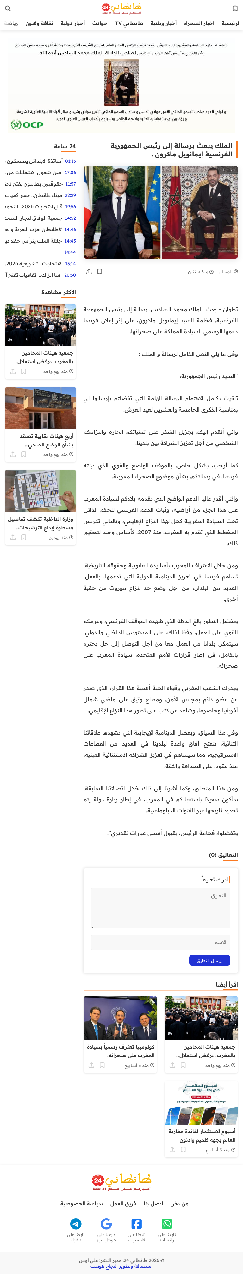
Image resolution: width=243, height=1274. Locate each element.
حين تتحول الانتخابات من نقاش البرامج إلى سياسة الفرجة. (33, 172)
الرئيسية (231, 23)
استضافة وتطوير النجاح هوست (121, 1266)
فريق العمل (123, 1203)
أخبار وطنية (164, 23)
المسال (226, 271)
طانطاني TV (129, 23)
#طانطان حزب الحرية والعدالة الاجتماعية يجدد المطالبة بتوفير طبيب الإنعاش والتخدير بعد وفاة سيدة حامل (33, 229)
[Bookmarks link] (235, 8)
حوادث (100, 23)
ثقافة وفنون (39, 23)
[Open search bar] (8, 8)
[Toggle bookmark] (99, 271)
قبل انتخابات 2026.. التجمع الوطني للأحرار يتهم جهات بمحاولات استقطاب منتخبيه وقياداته (34, 206)
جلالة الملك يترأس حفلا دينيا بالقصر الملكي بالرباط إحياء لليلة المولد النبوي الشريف (33, 240)
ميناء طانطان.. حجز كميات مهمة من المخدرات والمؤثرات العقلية (33, 195)
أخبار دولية (73, 23)
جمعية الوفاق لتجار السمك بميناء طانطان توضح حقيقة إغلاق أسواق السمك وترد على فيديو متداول (33, 218)
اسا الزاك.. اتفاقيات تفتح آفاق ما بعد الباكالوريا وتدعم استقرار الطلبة (33, 275)
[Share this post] (89, 271)
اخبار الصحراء (199, 23)
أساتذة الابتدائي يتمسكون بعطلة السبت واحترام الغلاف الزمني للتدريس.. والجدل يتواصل (34, 161)
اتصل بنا (153, 1203)
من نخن (180, 1203)
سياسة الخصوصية (81, 1203)
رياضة (11, 23)
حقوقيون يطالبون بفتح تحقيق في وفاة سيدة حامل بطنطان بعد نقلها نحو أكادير (34, 183)
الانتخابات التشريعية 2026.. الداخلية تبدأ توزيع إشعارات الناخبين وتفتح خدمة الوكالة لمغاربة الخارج (34, 263)
